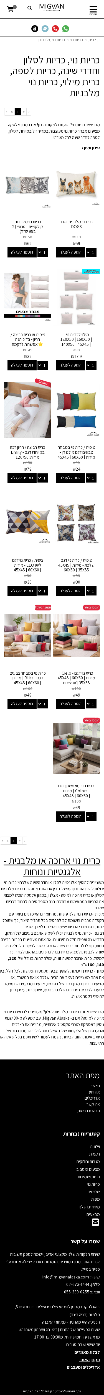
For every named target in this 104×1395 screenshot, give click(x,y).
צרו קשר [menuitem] (93, 1104)
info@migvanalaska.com (66, 1277)
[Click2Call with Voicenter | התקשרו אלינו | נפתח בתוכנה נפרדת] (56, 28)
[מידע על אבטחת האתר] (36, 28)
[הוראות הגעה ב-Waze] (46, 28)
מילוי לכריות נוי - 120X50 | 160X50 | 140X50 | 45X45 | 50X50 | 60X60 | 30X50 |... (76, 344)
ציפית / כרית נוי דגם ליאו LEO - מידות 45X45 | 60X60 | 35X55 (27, 567)
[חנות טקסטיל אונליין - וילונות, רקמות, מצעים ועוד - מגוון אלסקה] (51, 7)
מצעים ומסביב (88, 1169)
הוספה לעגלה (71, 252)
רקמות (94, 1154)
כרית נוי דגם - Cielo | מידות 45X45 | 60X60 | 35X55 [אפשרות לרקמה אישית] (76, 680)
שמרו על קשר (85, 1241)
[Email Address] (95, 1224)
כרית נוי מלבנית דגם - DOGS (76, 224)
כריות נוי (76, 40)
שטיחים (94, 1192)
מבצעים (93, 1214)
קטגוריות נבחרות (81, 1133)
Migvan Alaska (56, 1018)
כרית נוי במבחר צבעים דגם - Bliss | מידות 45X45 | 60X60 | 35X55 (28, 680)
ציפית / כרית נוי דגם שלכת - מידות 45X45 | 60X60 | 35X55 (76, 565)
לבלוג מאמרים (87, 1352)
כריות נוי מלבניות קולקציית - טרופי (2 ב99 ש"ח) (27, 226)
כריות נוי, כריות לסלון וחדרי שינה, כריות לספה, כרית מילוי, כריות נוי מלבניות (55, 76)
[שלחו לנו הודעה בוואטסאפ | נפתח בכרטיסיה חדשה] (67, 28)
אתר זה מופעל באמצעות (52, 1391)
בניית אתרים (30, 1391)
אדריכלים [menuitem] (92, 1098)
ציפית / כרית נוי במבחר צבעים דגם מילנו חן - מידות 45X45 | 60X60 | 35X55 (76, 454)
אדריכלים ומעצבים (83, 1367)
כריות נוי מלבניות (51, 40)
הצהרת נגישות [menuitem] (88, 1111)
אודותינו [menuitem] (94, 1092)
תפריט (93, 14)
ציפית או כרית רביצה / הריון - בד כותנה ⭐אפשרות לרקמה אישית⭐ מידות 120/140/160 (28, 344)
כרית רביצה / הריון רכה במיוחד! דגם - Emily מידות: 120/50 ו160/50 (27, 454)
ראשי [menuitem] (96, 1086)
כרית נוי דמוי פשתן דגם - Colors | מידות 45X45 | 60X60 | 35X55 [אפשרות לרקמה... (76, 795)
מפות (95, 1199)
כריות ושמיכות (89, 1177)
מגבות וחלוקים (88, 1161)
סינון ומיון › (91, 148)
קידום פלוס (45, 1391)
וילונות (95, 1146)
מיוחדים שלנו (89, 1207)
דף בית (94, 40)
